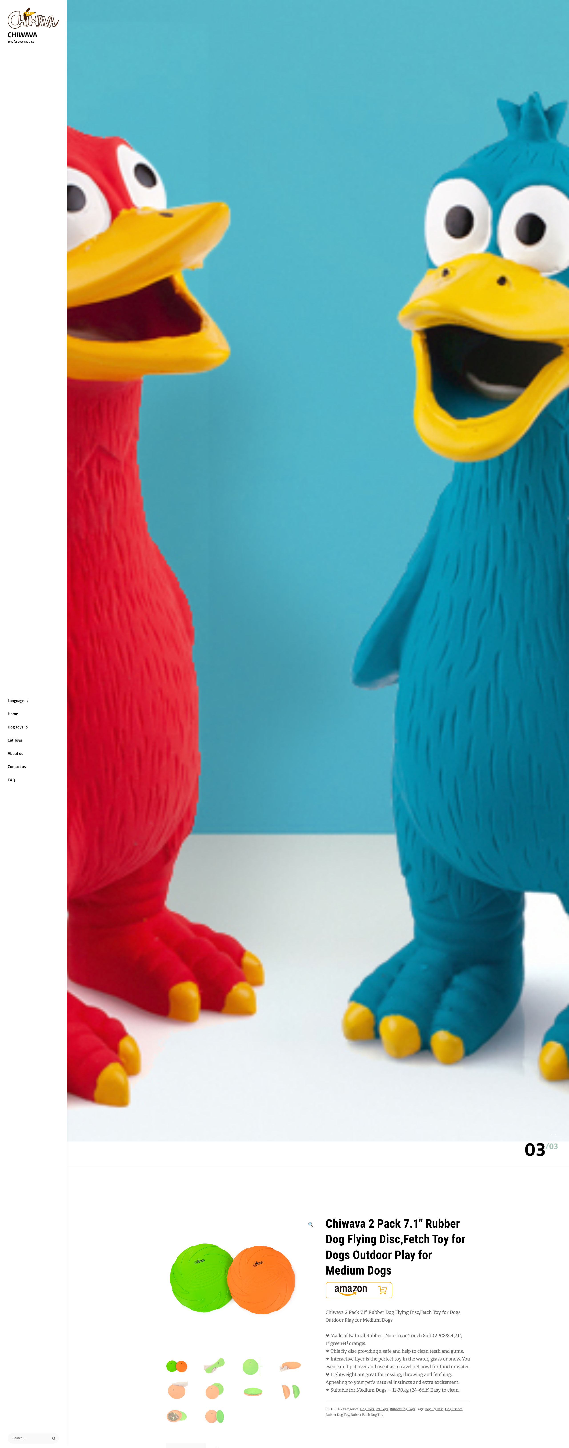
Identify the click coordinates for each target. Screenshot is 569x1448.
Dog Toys (15, 727)
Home (13, 714)
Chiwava (22, 34)
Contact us (17, 767)
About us (15, 753)
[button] (535, 1431)
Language (16, 701)
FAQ (11, 780)
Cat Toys (15, 740)
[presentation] (551, 1417)
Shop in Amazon (324, 745)
